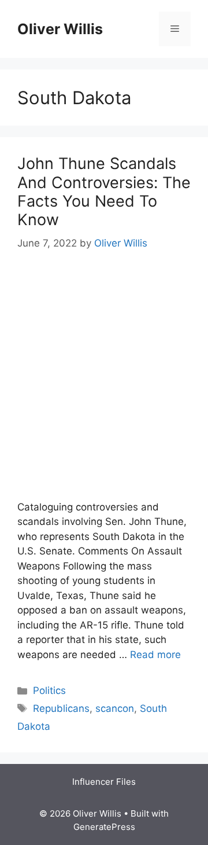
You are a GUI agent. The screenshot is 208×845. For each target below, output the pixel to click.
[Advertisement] (104, 376)
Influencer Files (104, 781)
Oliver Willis (60, 29)
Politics (49, 690)
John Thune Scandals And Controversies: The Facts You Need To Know (104, 191)
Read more (155, 654)
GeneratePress (104, 826)
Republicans (61, 708)
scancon (114, 708)
